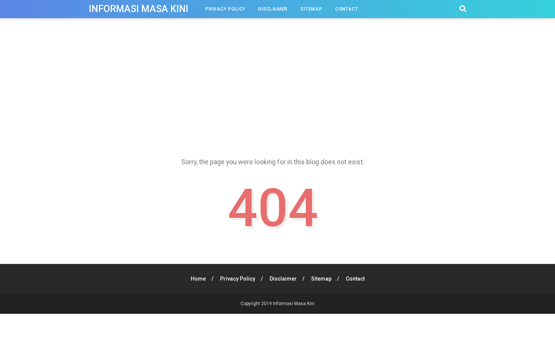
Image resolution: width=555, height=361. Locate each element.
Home (198, 279)
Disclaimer (273, 9)
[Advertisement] (277, 90)
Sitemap (311, 9)
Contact (346, 9)
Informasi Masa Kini (138, 8)
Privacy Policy (225, 9)
